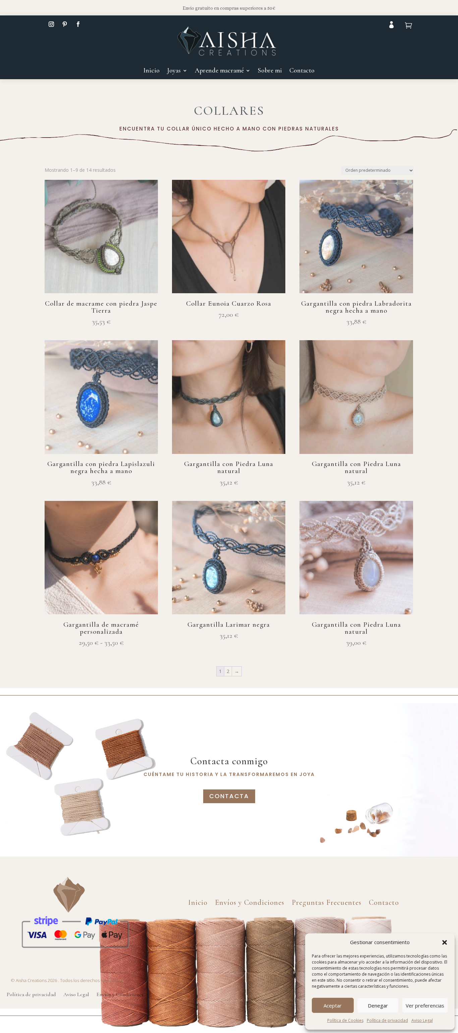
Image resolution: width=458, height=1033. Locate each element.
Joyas (174, 71)
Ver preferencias (425, 1005)
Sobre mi (270, 71)
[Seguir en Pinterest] (64, 24)
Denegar (378, 1005)
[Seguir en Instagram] (51, 24)
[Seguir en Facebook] (78, 24)
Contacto (301, 71)
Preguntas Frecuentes (326, 901)
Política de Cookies (345, 1020)
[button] (444, 942)
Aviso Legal (422, 1020)
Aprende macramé (219, 71)
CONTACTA (229, 796)
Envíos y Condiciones (249, 901)
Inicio (151, 71)
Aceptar (333, 1005)
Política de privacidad (387, 1020)
